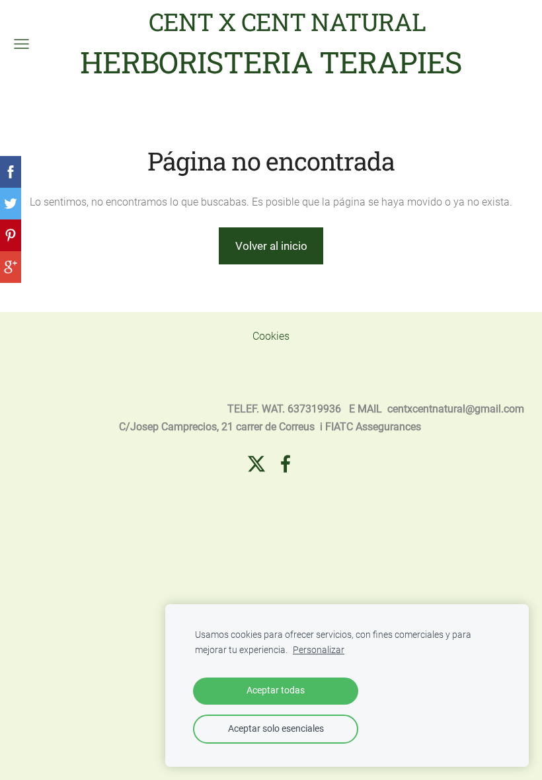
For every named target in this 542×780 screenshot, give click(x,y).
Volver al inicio (271, 246)
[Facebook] (285, 463)
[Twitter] (256, 463)
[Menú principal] (21, 44)
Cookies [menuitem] (271, 336)
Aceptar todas (276, 690)
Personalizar (318, 650)
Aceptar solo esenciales (276, 728)
